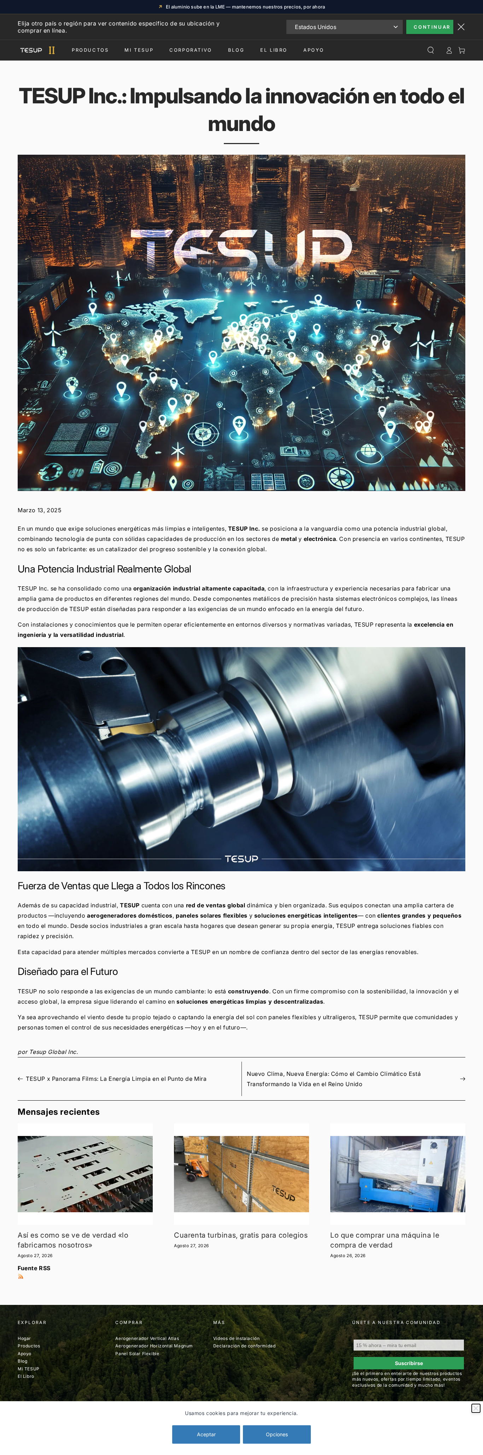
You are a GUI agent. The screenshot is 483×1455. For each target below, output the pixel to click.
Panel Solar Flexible (137, 1353)
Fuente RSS (34, 1268)
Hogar (24, 1338)
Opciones (277, 1434)
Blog (236, 50)
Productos (90, 50)
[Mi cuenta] (449, 50)
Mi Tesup (138, 50)
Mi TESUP (29, 1368)
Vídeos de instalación (236, 1338)
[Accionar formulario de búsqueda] (430, 50)
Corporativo (190, 50)
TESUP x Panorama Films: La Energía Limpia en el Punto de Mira (116, 1078)
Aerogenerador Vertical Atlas (147, 1338)
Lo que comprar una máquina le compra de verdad (384, 1240)
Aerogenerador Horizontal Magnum (154, 1345)
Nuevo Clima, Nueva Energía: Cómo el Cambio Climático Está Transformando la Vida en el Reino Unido (334, 1079)
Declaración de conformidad (244, 1345)
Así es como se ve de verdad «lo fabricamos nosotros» (73, 1240)
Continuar (432, 27)
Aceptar (206, 1434)
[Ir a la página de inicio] (36, 50)
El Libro (273, 50)
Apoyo (313, 50)
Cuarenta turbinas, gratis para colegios (241, 1235)
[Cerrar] (476, 1408)
